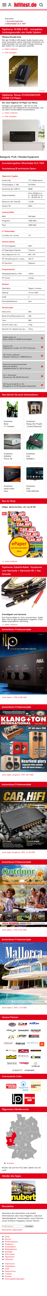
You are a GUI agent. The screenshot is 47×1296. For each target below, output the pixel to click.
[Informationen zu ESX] (11, 1037)
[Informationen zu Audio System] (22, 1024)
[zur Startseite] (25, 5)
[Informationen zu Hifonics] (32, 1043)
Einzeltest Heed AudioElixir (9, 488)
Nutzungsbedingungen (14, 1279)
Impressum (10, 1263)
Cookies (8, 1274)
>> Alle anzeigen (9, 52)
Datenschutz (10, 1271)
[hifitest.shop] (29, 1103)
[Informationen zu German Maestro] (34, 1036)
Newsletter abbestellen (12, 1230)
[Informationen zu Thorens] (24, 1063)
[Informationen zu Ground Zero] (8, 1043)
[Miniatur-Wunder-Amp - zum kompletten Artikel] (23, 72)
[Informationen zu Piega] (23, 1056)
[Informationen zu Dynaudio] (23, 1030)
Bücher (8, 1239)
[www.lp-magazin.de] (17, 1103)
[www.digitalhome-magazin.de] (11, 1090)
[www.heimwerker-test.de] (36, 1090)
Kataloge (8, 1251)
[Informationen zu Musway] (36, 1050)
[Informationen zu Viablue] (35, 1064)
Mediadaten (10, 1266)
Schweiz (10, 1163)
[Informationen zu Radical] (36, 1057)
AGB (7, 1268)
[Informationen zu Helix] (20, 1043)
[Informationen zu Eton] (22, 1036)
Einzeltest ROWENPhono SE (8, 456)
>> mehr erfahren (9, 561)
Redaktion (9, 1244)
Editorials (9, 1259)
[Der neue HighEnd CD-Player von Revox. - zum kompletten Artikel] (23, 135)
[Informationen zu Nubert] (11, 1057)
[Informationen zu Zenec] (29, 1070)
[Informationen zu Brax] (11, 1030)
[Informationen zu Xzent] (17, 1070)
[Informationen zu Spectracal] (12, 1063)
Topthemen (10, 1256)
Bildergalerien (11, 1249)
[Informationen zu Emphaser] (36, 1031)
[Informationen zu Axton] (34, 1023)
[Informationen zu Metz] (23, 1051)
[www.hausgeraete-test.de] (23, 1090)
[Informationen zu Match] (11, 1050)
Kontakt (8, 1276)
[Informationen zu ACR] (12, 1024)
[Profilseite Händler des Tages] (23, 1191)
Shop (7, 1236)
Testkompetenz (11, 1241)
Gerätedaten (10, 1246)
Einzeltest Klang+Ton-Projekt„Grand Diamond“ (34, 424)
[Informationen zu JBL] (42, 1044)
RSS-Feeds (9, 1254)
